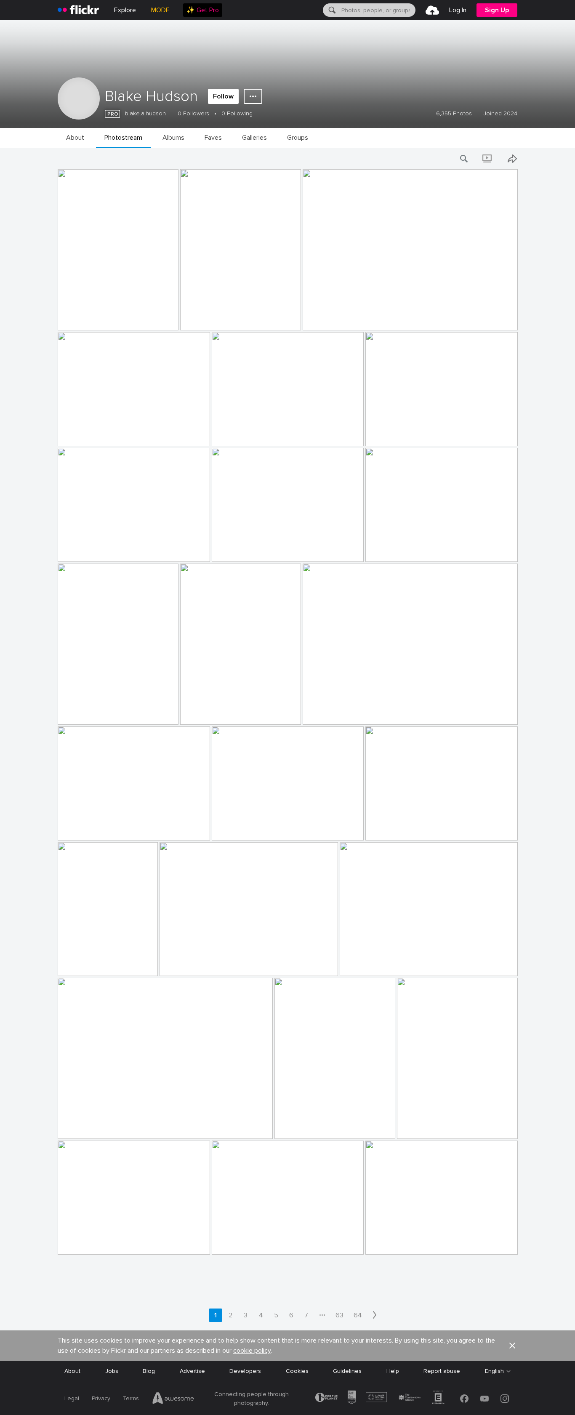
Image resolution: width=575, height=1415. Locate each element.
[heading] (78, 10)
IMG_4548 (320, 711)
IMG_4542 (75, 827)
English (494, 1371)
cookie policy (252, 1350)
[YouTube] (484, 1399)
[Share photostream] (512, 159)
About (72, 1371)
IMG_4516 (292, 1125)
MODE (160, 10)
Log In (457, 10)
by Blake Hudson (78, 324)
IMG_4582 (75, 317)
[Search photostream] (464, 158)
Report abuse (441, 1371)
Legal (71, 1398)
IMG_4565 (229, 548)
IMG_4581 (197, 317)
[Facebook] (464, 1399)
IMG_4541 (229, 827)
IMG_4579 (320, 317)
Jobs (111, 1371)
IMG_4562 (75, 711)
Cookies (297, 1371)
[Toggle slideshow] (488, 159)
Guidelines (347, 1371)
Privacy (101, 1398)
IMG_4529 (75, 1125)
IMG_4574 (229, 432)
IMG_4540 (383, 827)
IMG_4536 (75, 962)
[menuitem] (203, 10)
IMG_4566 (75, 548)
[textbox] (377, 10)
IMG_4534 (177, 962)
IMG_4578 (75, 432)
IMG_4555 (198, 711)
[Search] (331, 10)
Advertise (192, 1371)
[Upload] (432, 10)
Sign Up (497, 10)
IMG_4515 (414, 1125)
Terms (131, 1398)
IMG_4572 (383, 432)
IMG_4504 (229, 1241)
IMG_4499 (383, 1241)
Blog (149, 1371)
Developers (245, 1371)
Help (392, 1371)
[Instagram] (505, 1399)
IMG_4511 (74, 1241)
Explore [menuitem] (125, 10)
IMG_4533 (357, 962)
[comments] (171, 323)
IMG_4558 (383, 548)
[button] (157, 323)
